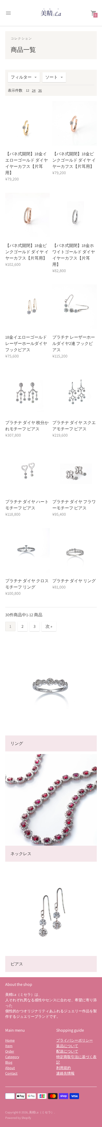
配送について (67, 1051)
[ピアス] (51, 910)
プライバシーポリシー (74, 1040)
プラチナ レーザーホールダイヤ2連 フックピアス (73, 343)
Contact (11, 1073)
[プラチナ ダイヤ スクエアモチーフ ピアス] (74, 392)
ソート (51, 77)
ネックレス (20, 853)
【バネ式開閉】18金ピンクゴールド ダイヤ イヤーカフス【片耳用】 (74, 160)
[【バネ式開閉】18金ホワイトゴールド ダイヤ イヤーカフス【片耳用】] (74, 215)
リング (16, 743)
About (10, 1067)
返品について (67, 1045)
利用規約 (63, 1067)
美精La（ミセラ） (41, 1112)
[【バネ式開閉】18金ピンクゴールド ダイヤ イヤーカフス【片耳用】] (74, 123)
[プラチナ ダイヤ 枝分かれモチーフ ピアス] (27, 392)
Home (10, 1040)
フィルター (21, 77)
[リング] (51, 689)
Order (9, 1051)
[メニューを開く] (8, 13)
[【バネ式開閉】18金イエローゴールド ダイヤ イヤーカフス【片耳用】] (27, 123)
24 (34, 90)
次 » (49, 626)
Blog (8, 1062)
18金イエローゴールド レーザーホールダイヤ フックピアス (26, 343)
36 (40, 90)
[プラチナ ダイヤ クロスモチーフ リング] (27, 550)
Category (12, 1056)
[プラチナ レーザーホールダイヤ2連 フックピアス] (74, 306)
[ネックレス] (51, 800)
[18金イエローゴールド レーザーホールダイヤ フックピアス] (27, 306)
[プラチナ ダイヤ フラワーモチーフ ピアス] (74, 471)
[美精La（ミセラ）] (51, 13)
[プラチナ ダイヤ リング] (74, 550)
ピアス (16, 963)
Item (9, 1045)
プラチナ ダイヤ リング (74, 581)
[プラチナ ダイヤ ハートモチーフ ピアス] (27, 471)
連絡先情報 (65, 1073)
